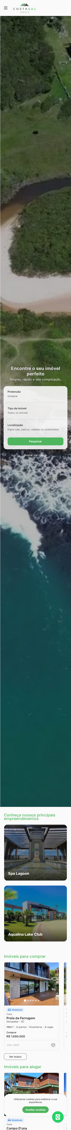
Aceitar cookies (36, 1109)
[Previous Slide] (8, 984)
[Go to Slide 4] (33, 1000)
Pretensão (14, 391)
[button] (35, 853)
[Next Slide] (55, 984)
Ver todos (15, 1056)
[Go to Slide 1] (25, 1000)
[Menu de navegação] (5, 8)
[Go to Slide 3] (30, 1000)
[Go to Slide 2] (28, 1000)
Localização (15, 425)
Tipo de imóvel (17, 408)
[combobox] (18, 396)
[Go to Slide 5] (36, 1000)
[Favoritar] (53, 1045)
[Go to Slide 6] (38, 1000)
